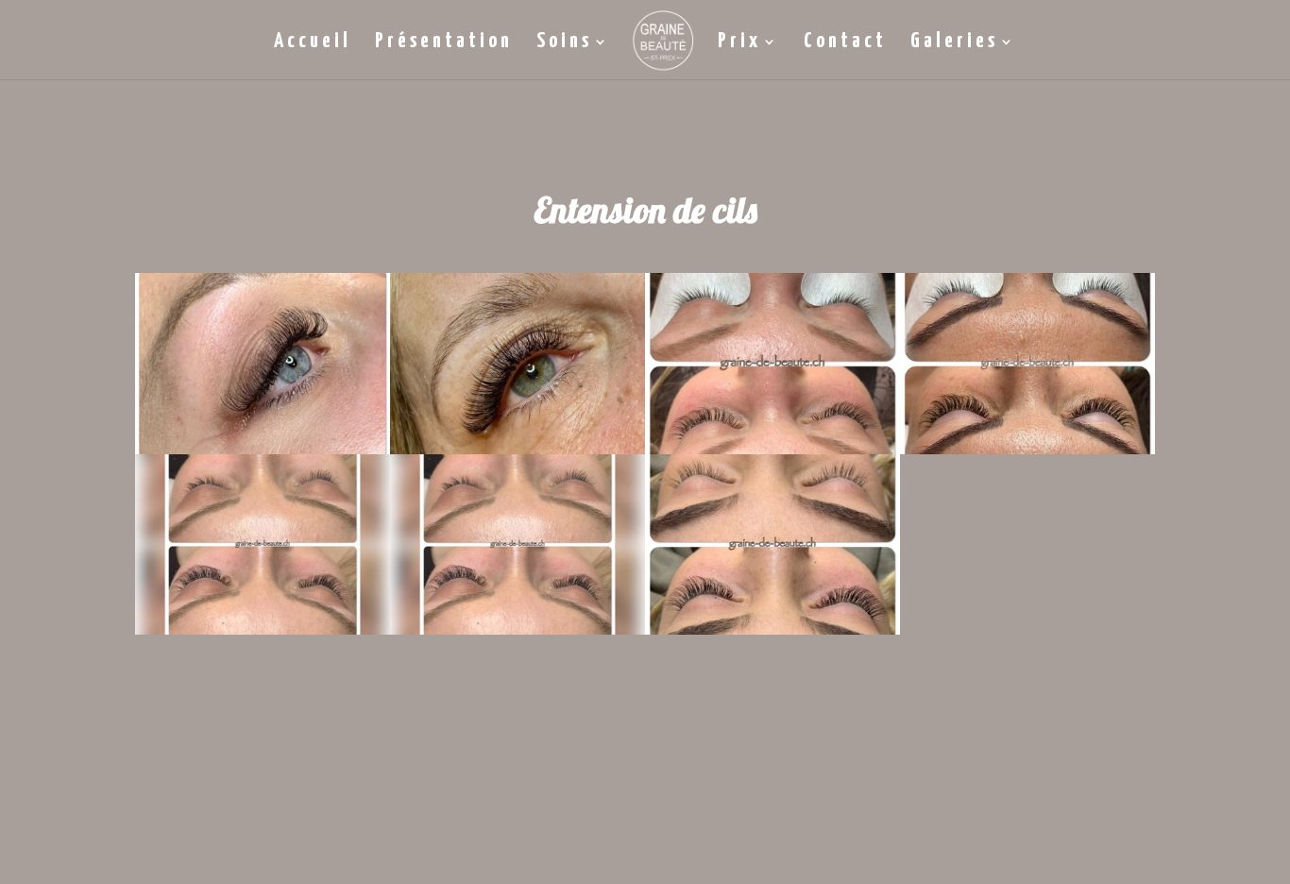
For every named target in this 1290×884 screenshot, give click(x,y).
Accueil (312, 43)
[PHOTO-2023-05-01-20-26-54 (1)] (517, 448)
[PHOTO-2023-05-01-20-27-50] (772, 448)
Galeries (954, 43)
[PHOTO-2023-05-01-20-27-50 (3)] (262, 448)
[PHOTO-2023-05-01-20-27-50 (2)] (772, 629)
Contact (845, 43)
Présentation (444, 43)
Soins (564, 43)
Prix (739, 43)
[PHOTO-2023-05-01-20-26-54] (262, 629)
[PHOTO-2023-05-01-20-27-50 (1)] (1027, 448)
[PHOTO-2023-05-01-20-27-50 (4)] (517, 629)
